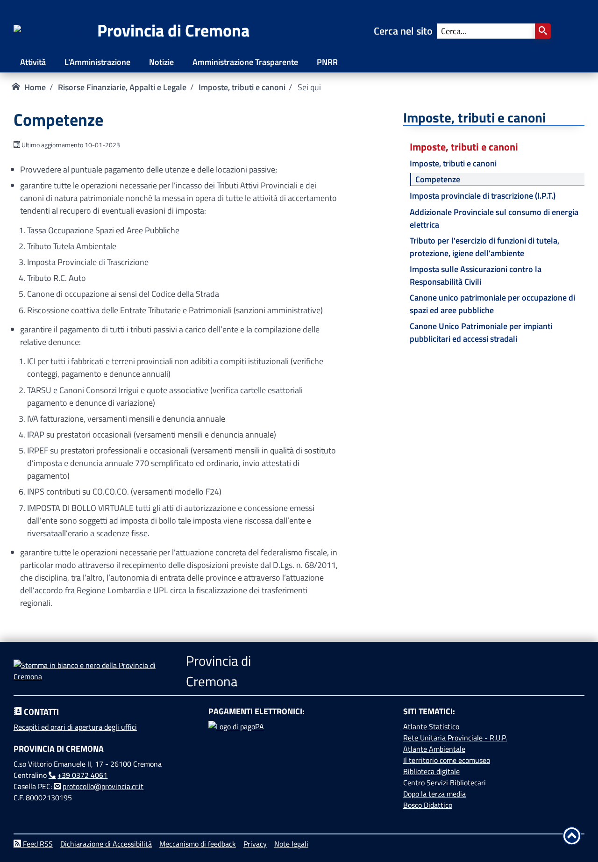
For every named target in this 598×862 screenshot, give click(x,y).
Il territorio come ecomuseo (446, 760)
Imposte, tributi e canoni (242, 87)
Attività (33, 62)
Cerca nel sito (405, 30)
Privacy (255, 843)
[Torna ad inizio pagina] (571, 835)
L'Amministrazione (97, 62)
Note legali (291, 843)
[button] (543, 31)
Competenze (437, 179)
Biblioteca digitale (431, 771)
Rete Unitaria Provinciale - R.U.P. (455, 737)
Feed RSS (37, 843)
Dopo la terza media (434, 793)
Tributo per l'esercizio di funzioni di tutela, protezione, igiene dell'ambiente (484, 246)
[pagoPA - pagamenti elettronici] (299, 756)
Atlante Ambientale (434, 748)
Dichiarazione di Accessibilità (106, 843)
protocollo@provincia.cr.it (103, 786)
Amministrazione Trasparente (245, 62)
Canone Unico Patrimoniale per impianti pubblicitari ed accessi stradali (481, 332)
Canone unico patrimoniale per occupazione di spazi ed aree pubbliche (492, 303)
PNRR (327, 62)
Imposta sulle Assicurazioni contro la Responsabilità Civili (475, 275)
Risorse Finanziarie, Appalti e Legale (122, 87)
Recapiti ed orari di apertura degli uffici (75, 727)
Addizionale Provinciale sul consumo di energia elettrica (494, 218)
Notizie (161, 62)
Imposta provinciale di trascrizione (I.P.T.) (482, 195)
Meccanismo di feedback (197, 843)
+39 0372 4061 (82, 775)
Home (35, 87)
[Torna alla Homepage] (55, 31)
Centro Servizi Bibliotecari (444, 782)
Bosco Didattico (427, 805)
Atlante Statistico (431, 726)
